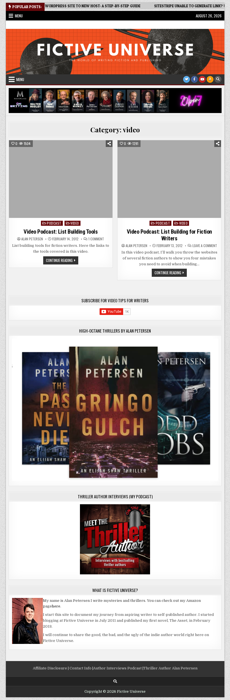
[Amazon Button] (210, 79)
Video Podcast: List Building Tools (61, 231)
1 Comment (96, 239)
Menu (19, 16)
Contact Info (80, 668)
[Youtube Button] (202, 79)
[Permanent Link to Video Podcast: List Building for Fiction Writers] (169, 179)
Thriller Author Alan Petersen (170, 668)
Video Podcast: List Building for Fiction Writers (169, 235)
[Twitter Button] (186, 79)
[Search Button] (218, 79)
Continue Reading (62, 260)
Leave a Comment (204, 245)
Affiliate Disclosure (50, 668)
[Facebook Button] (194, 79)
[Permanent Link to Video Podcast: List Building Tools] (61, 179)
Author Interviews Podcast (117, 668)
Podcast (54, 223)
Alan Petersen (32, 239)
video (74, 223)
